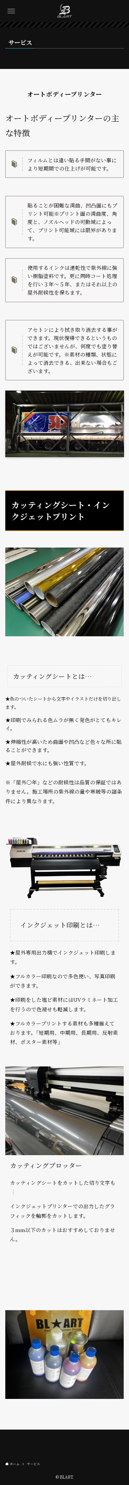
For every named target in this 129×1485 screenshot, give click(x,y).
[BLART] (64, 11)
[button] (11, 11)
